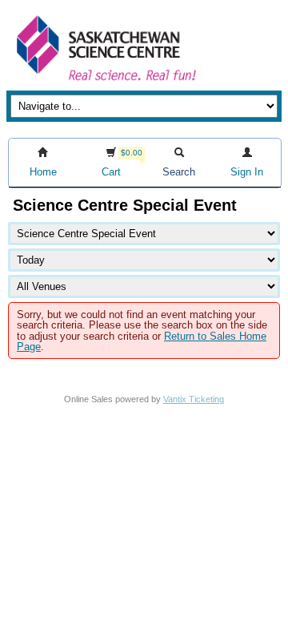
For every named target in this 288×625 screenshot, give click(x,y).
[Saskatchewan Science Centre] (104, 82)
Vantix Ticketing (193, 399)
